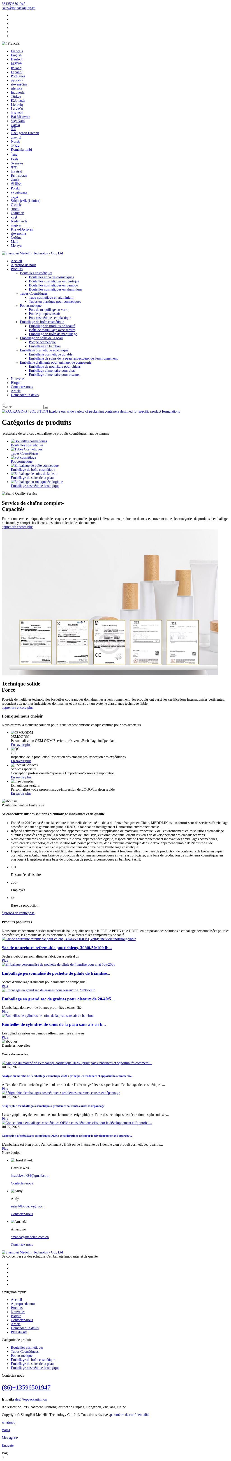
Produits (17, 269)
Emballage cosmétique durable (50, 354)
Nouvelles (18, 379)
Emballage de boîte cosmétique (42, 322)
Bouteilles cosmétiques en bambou (53, 285)
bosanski (17, 113)
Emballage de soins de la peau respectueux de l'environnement (73, 358)
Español (16, 72)
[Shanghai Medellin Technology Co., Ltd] (32, 253)
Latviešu (17, 109)
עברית (15, 145)
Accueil (16, 261)
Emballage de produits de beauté (52, 326)
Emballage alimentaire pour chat (52, 370)
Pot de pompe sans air (44, 314)
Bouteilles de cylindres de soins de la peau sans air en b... (54, 1024)
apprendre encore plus (17, 527)
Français (17, 51)
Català (15, 125)
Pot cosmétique (31, 305)
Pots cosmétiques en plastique (50, 318)
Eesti (14, 159)
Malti (14, 241)
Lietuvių (17, 104)
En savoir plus (21, 745)
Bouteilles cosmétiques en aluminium (55, 289)
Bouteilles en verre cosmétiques (51, 277)
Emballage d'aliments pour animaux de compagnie (55, 362)
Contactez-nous (22, 387)
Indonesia (18, 92)
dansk (15, 179)
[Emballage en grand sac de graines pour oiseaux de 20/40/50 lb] (48, 990)
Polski (15, 188)
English (16, 55)
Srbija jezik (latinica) (25, 201)
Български (19, 175)
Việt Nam (18, 121)
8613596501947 (13, 4)
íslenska (16, 88)
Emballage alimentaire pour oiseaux (54, 374)
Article (16, 391)
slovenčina (18, 233)
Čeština (16, 237)
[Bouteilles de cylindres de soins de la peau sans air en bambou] (48, 1016)
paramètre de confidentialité (129, 1415)
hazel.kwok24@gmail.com (30, 1175)
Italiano (16, 68)
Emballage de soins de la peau (41, 338)
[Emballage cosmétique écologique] (37, 482)
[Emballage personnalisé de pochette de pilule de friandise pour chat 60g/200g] (58, 964)
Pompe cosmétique (42, 342)
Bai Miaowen (20, 117)
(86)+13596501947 (26, 1387)
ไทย (14, 154)
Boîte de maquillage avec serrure (52, 330)
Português (18, 76)
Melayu (16, 245)
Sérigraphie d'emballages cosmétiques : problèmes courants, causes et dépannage (53, 1106)
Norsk (15, 141)
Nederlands (19, 221)
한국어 (16, 184)
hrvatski (16, 171)
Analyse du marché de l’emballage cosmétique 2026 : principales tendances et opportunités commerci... (67, 1076)
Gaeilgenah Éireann (25, 133)
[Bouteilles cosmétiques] (29, 441)
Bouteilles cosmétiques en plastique (54, 281)
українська (19, 192)
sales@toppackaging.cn (18, 8)
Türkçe (16, 96)
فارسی (16, 137)
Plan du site (19, 1332)
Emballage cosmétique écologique (44, 350)
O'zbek (16, 205)
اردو (14, 217)
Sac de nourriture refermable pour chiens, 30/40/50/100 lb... (57, 947)
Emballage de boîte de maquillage (53, 334)
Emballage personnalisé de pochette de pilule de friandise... (56, 973)
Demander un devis (25, 395)
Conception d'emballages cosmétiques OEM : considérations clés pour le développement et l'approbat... (67, 1135)
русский (17, 80)
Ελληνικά (18, 100)
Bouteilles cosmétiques (36, 273)
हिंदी (13, 129)
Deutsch (17, 59)
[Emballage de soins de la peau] (34, 473)
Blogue (16, 383)
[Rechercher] (3, 403)
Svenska (17, 163)
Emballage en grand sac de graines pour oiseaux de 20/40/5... (58, 999)
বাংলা (13, 167)
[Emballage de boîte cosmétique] (35, 465)
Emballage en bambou (45, 346)
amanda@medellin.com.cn (30, 1237)
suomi (15, 209)
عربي (15, 196)
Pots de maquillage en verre (48, 310)
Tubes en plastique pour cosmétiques (55, 301)
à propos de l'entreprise (18, 913)
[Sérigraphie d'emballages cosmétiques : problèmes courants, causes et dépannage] (61, 1093)
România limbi (21, 149)
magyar (16, 225)
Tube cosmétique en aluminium (51, 297)
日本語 (16, 63)
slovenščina (19, 84)
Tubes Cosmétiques (34, 293)
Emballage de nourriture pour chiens (55, 366)
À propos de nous (23, 265)
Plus (5, 960)
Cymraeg (17, 213)
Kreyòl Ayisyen (22, 229)
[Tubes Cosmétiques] (26, 449)
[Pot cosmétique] (23, 457)
